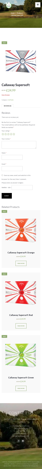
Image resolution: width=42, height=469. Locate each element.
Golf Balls (11, 100)
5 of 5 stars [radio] (14, 134)
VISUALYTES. (34, 466)
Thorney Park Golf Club (21, 426)
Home (13, 13)
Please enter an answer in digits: (12, 183)
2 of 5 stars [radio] (5, 134)
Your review (6, 139)
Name (4, 153)
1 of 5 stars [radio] (3, 134)
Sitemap (7, 464)
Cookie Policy (27, 464)
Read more (21, 263)
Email (4, 164)
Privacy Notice (15, 464)
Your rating (6, 131)
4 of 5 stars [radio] (11, 134)
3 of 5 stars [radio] (8, 134)
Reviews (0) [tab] (7, 106)
